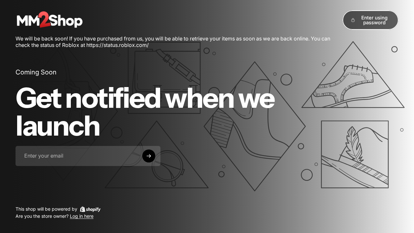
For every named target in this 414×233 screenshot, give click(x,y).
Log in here (81, 216)
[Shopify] (90, 209)
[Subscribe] (148, 156)
